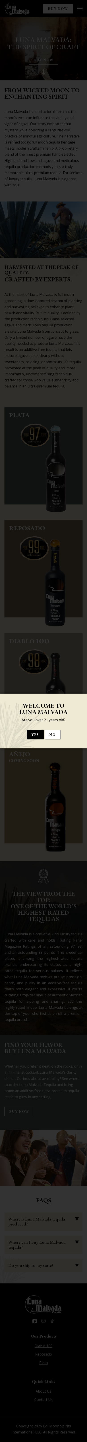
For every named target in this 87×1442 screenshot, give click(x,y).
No (52, 734)
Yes (35, 734)
